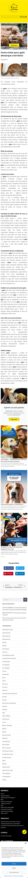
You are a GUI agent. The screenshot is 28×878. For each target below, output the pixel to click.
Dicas (3, 677)
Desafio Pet (5, 674)
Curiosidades (6, 665)
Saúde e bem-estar (7, 770)
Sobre (2, 794)
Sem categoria (6, 773)
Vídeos (4, 780)
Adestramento (6, 633)
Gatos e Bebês (6, 716)
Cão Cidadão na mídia (8, 655)
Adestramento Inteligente (8, 797)
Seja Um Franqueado (6, 801)
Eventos (4, 700)
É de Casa (5, 684)
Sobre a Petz (4, 813)
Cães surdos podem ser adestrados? (12, 504)
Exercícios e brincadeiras (9, 703)
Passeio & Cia (6, 741)
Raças (4, 760)
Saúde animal (6, 767)
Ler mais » (3, 469)
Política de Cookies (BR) (7, 807)
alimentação (5, 649)
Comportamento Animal (9, 658)
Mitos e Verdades (7, 725)
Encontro (4, 687)
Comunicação (6, 661)
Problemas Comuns (7, 751)
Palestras (5, 738)
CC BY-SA (16, 78)
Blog (2, 799)
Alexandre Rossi (5, 796)
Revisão (4, 764)
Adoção (4, 642)
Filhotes (4, 706)
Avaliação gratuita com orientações (10, 823)
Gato (3, 712)
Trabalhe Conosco (6, 803)
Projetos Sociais (6, 757)
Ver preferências (14, 872)
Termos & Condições (6, 809)
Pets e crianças (6, 748)
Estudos (4, 696)
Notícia (4, 728)
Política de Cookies (8, 875)
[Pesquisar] (25, 600)
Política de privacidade (18, 875)
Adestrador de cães (7, 629)
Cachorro (4, 652)
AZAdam (8, 78)
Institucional (5, 719)
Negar (14, 868)
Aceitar (14, 863)
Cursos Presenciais (6, 836)
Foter (12, 78)
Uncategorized (6, 776)
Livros (4, 722)
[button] (25, 843)
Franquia (4, 709)
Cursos (4, 671)
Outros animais (6, 735)
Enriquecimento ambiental (9, 693)
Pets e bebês (5, 744)
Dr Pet (4, 681)
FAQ (2, 805)
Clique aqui (14, 45)
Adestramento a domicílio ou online (10, 821)
